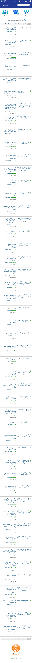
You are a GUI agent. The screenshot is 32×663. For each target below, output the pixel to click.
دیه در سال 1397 (11, 359)
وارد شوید (27, 1)
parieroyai (8, 44)
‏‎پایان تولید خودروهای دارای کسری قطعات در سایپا (9, 271)
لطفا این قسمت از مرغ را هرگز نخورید (9, 80)
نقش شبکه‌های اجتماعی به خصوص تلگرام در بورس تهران (10, 462)
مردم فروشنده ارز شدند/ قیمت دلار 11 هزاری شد (10, 258)
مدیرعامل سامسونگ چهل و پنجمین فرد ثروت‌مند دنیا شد (10, 615)
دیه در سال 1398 (11, 333)
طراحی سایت (16, 660)
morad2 (8, 32)
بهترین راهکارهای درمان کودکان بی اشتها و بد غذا (9, 385)
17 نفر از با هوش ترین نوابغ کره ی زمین (10, 29)
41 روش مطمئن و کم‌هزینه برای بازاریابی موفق (10, 564)
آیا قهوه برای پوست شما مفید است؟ (10, 143)
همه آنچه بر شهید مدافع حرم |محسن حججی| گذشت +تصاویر (11, 590)
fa (5, 0)
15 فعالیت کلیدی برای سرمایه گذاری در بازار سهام (10, 436)
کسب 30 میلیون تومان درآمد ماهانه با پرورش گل (9, 525)
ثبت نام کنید (16, 1)
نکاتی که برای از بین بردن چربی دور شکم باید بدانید (10, 156)
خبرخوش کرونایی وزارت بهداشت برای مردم (9, 54)
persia (9, 83)
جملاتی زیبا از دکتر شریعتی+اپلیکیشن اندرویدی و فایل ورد (10, 411)
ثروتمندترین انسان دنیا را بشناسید (9, 601)
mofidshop (8, 441)
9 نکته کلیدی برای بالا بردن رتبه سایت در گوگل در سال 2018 (10, 296)
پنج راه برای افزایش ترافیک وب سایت (10, 398)
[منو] (2, 1)
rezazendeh (8, 134)
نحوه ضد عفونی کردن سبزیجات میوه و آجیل (10, 92)
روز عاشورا (13, 423)
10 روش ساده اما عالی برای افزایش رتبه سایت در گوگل (9, 284)
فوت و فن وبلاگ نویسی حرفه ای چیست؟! (11, 245)
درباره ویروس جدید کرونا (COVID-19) (10, 118)
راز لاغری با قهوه (11, 308)
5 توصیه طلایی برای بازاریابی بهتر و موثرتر (10, 487)
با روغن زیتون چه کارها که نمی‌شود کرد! (9, 347)
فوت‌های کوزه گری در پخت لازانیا (10, 321)
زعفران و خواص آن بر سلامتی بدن (10, 181)
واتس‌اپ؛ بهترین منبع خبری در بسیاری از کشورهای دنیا (10, 627)
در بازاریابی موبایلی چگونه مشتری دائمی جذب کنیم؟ (10, 538)
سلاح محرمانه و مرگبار (10, 66)
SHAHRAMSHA (11, 59)
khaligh (9, 336)
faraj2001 (8, 401)
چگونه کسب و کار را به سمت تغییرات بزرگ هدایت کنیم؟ (10, 500)
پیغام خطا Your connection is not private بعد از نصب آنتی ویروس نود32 (10, 106)
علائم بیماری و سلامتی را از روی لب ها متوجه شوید (9, 207)
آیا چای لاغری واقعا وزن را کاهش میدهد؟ (10, 474)
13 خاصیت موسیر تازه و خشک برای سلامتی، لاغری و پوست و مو (10, 169)
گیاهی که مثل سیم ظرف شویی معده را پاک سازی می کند (9, 551)
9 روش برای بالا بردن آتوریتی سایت (10, 41)
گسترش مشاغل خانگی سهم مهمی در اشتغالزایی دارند (9, 513)
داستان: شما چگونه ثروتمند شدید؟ (10, 449)
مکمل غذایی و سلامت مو (10, 194)
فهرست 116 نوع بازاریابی (11, 576)
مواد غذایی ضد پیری (10, 232)
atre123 (9, 288)
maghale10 (8, 146)
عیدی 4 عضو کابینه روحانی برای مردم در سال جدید (10, 373)
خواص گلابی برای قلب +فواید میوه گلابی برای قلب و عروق (9, 220)
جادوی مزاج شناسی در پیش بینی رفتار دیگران (10, 130)
